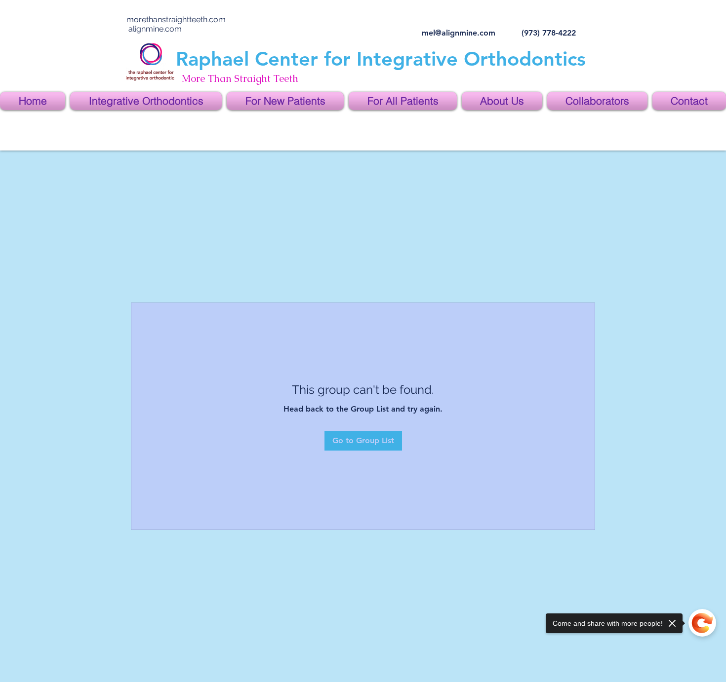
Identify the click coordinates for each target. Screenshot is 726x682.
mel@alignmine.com (458, 33)
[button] (146, 101)
